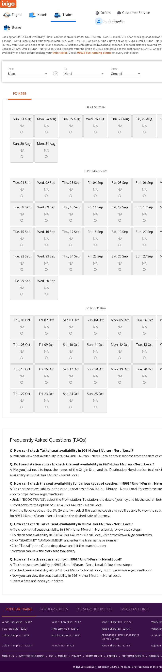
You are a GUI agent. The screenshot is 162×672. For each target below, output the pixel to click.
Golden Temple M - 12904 (17, 645)
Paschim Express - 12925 (66, 635)
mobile (62, 656)
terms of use (94, 656)
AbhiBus (154, 656)
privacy (76, 656)
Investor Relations (31, 656)
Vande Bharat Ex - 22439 (116, 628)
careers (112, 656)
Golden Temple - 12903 (15, 635)
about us (8, 656)
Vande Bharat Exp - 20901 (67, 622)
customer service (133, 656)
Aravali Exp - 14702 (63, 645)
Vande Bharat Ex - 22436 (116, 645)
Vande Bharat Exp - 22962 (17, 622)
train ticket (60, 52)
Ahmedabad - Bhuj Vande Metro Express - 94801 (120, 637)
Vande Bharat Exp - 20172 (117, 622)
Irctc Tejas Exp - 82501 (15, 628)
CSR (51, 656)
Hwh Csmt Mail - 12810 (65, 628)
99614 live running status (94, 52)
